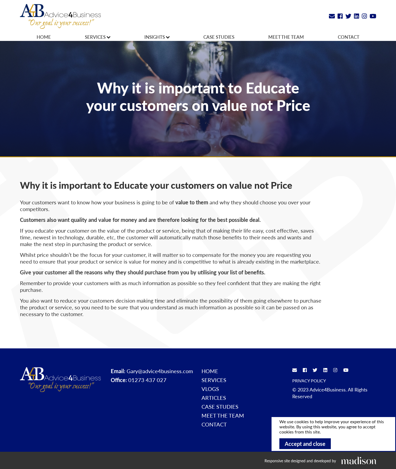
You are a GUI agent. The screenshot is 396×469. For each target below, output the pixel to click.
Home (44, 37)
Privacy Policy (309, 380)
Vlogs (210, 389)
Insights (155, 37)
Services (96, 37)
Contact (348, 37)
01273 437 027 (147, 380)
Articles (214, 397)
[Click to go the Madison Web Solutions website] (358, 460)
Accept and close (305, 443)
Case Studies (218, 37)
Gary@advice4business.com (160, 371)
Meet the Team (286, 37)
